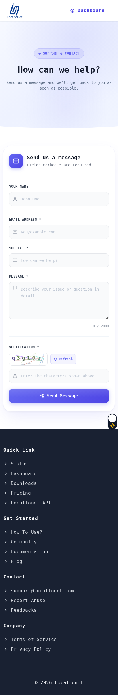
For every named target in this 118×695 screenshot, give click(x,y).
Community (22, 542)
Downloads (22, 483)
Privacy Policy (29, 649)
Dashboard (22, 473)
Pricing (19, 493)
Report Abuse (26, 600)
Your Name (18, 186)
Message (18, 276)
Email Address (25, 219)
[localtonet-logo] (15, 10)
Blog (15, 561)
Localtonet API (29, 503)
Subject (18, 248)
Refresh (66, 359)
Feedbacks (22, 610)
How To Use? (25, 532)
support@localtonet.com (41, 590)
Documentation (28, 551)
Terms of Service (32, 639)
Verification (24, 347)
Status (18, 463)
